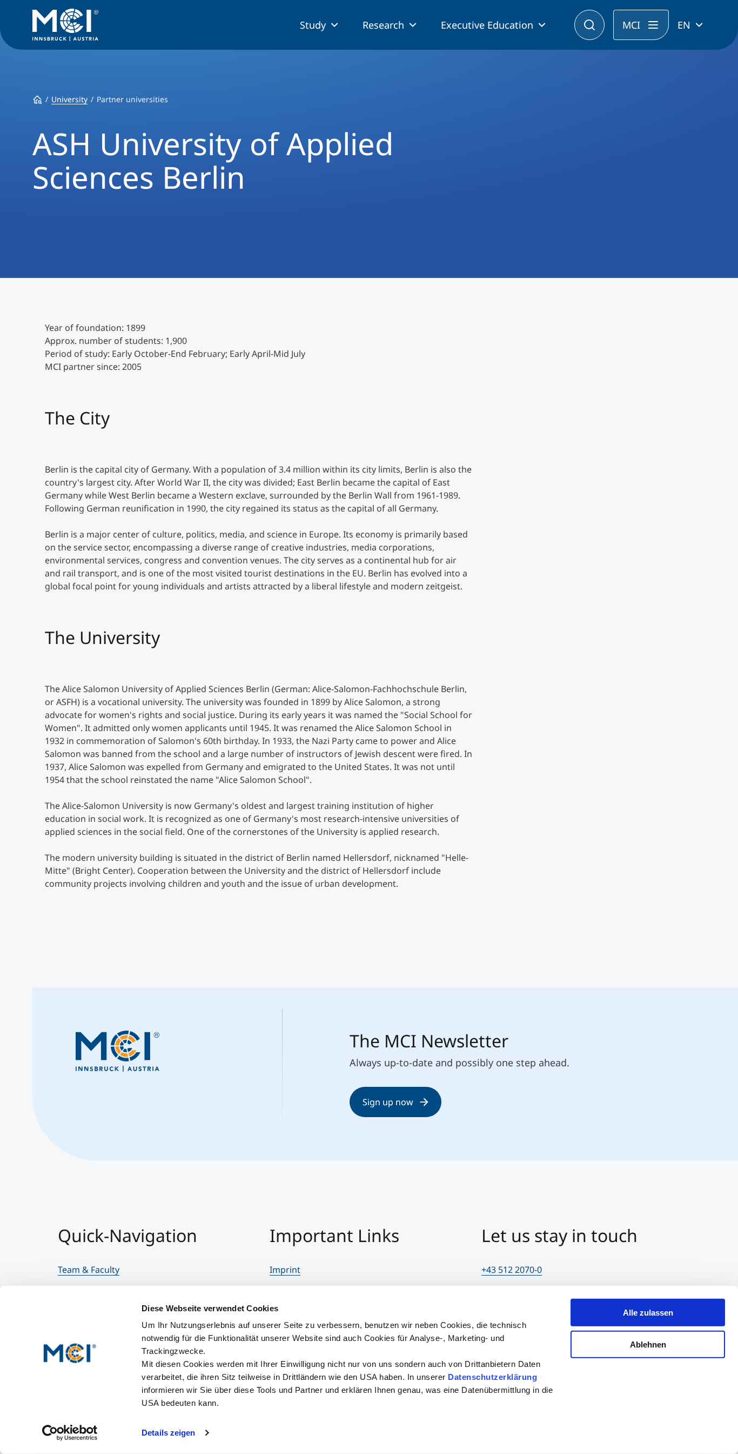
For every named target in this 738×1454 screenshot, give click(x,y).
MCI (631, 24)
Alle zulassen (648, 1312)
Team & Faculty (88, 1270)
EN (683, 24)
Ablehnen (648, 1344)
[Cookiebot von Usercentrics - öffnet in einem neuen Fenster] (70, 1433)
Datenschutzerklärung (492, 1377)
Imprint (285, 1270)
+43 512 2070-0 (511, 1270)
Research (383, 24)
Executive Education (487, 24)
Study (313, 24)
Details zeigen (168, 1432)
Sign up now (388, 1102)
